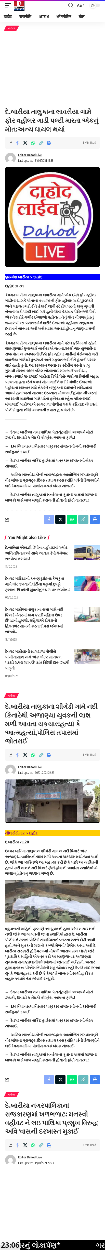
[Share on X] (25, 143)
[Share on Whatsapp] (33, 143)
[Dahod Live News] (19, 5)
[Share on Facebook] (17, 143)
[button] (9, 5)
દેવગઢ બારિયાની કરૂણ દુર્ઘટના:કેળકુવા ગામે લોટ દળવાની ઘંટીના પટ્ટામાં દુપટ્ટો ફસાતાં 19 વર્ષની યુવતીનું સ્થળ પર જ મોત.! (37, 584)
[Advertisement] (52, 69)
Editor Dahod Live (30, 155)
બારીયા (11, 28)
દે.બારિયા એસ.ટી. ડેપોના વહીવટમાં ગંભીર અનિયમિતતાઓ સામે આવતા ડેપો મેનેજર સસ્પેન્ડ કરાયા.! (36, 553)
